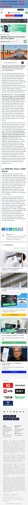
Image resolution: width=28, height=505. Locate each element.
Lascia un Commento (20, 248)
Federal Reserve (18, 198)
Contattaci (6, 416)
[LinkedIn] (10, 229)
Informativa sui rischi (7, 495)
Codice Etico (14, 499)
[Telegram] (17, 229)
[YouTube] (4, 411)
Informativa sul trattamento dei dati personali (12, 497)
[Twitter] (6, 229)
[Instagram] (10, 411)
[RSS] (23, 411)
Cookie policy (21, 499)
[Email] (21, 229)
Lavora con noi (7, 419)
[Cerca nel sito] (26, 13)
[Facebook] (3, 229)
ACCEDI (25, 9)
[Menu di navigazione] (2, 13)
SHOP (2, 9)
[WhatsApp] (14, 229)
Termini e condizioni (7, 499)
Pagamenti (15, 419)
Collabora (13, 416)
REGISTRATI (20, 9)
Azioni (8, 34)
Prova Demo (18, 15)
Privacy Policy (6, 500)
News (2, 34)
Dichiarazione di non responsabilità (10, 494)
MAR (13, 495)
